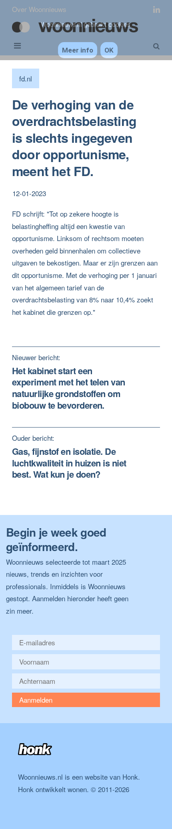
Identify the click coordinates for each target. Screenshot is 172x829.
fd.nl (25, 78)
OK (109, 50)
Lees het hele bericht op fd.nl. (56, 324)
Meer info (77, 50)
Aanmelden (35, 700)
